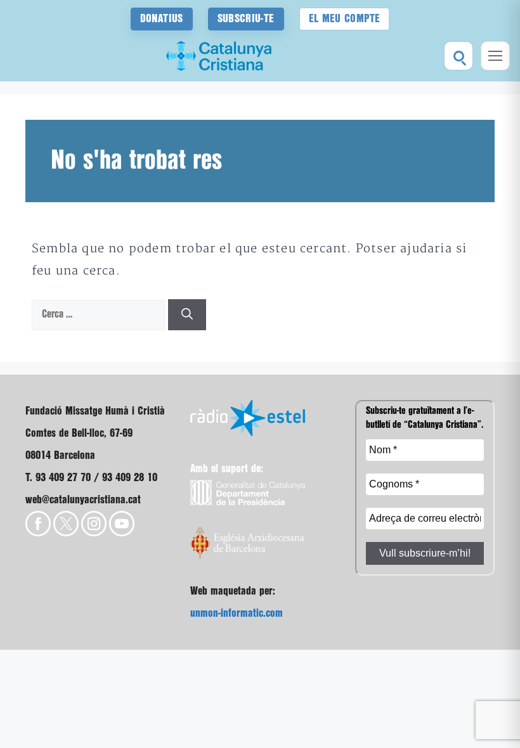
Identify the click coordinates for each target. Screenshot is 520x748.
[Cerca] (187, 314)
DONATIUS (161, 18)
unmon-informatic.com (236, 613)
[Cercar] (458, 55)
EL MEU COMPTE (344, 18)
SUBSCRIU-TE (246, 18)
